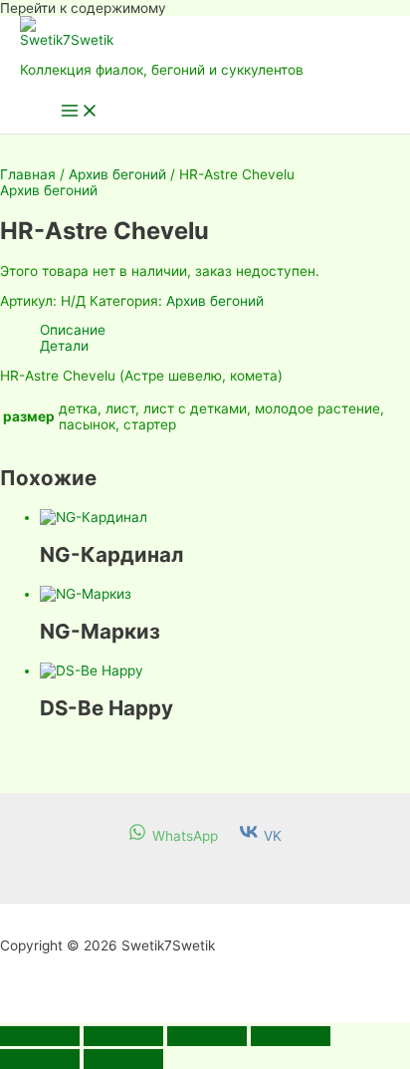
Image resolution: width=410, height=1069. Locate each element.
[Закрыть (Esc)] (290, 1036)
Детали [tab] (64, 346)
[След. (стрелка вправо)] (123, 1059)
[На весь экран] (123, 1036)
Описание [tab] (72, 330)
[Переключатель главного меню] (79, 112)
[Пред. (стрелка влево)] (40, 1059)
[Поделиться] (207, 1036)
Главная (28, 174)
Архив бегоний (117, 174)
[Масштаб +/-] (40, 1036)
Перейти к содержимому (83, 8)
